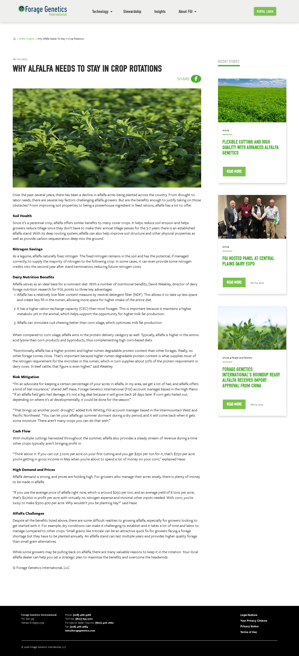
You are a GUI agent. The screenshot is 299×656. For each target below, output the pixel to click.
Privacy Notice (249, 626)
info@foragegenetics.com (80, 630)
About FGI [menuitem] (185, 11)
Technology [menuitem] (100, 11)
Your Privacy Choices (253, 621)
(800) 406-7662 (104, 622)
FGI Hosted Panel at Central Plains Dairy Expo (248, 261)
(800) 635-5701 (84, 619)
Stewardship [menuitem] (132, 11)
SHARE (184, 78)
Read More (234, 171)
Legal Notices (248, 615)
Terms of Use (248, 632)
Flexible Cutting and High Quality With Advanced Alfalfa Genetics (250, 147)
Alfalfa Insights (26, 38)
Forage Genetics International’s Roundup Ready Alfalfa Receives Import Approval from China (251, 377)
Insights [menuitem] (159, 11)
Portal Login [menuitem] (265, 12)
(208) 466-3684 (79, 626)
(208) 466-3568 (82, 615)
